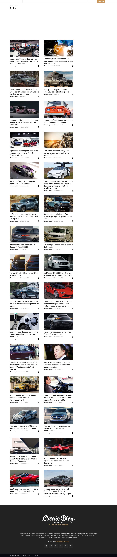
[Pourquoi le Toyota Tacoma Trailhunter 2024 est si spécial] (58, 79)
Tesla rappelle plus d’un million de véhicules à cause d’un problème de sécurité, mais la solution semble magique (58, 184)
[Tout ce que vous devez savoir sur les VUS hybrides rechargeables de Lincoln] (24, 290)
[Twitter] (70, 546)
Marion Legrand (14, 66)
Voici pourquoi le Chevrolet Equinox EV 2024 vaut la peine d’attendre (56, 460)
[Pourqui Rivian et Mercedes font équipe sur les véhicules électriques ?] (58, 415)
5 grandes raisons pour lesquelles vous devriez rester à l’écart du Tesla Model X (24, 153)
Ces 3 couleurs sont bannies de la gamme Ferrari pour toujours (24, 490)
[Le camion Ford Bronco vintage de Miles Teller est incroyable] (58, 109)
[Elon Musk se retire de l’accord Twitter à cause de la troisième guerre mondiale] (58, 352)
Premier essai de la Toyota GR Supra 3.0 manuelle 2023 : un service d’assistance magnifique (57, 491)
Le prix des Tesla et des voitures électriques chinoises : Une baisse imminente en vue (24, 61)
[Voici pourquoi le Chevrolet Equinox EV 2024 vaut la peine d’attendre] (58, 447)
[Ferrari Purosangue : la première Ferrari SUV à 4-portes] (58, 321)
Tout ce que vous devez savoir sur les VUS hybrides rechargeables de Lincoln (24, 303)
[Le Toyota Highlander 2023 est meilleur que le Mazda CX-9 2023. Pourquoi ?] (24, 203)
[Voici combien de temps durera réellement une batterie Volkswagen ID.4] (24, 384)
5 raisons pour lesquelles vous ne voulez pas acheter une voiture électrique (24, 334)
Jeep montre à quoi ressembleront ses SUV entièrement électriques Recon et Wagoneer (24, 458)
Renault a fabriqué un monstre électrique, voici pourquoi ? (22, 182)
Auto (11, 56)
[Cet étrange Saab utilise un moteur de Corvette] (58, 234)
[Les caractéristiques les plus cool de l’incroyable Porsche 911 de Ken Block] (24, 109)
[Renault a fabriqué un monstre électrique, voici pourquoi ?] (24, 170)
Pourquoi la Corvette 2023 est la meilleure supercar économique (23, 427)
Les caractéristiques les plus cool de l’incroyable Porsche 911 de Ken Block (24, 122)
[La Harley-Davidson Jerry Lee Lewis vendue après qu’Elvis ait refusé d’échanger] (58, 140)
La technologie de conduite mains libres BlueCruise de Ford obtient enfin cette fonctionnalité (58, 397)
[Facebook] (46, 546)
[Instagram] (51, 546)
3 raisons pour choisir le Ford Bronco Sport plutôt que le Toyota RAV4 (58, 216)
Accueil (11, 5)
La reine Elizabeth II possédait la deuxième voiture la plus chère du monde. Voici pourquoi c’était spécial (24, 365)
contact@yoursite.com (62, 541)
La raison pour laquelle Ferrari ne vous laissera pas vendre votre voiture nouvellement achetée (57, 303)
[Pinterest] (61, 546)
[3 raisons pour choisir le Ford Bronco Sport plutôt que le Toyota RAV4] (58, 203)
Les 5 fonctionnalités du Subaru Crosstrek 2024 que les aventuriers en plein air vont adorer (24, 91)
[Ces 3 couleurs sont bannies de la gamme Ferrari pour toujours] (24, 478)
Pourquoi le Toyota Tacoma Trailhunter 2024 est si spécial (56, 90)
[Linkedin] (56, 546)
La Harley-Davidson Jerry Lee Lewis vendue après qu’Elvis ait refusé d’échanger (57, 153)
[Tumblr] (66, 546)
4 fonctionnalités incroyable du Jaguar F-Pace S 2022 (23, 246)
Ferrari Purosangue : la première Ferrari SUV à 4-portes (57, 333)
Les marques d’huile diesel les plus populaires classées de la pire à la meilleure (58, 61)
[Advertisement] (58, 25)
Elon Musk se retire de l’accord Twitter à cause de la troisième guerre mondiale (57, 364)
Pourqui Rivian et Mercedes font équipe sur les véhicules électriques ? (57, 428)
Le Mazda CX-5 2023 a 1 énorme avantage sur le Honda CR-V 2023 (58, 274)
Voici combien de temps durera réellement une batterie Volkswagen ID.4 (23, 397)
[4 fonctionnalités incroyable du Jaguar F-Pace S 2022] (24, 234)
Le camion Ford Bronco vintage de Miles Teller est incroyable (58, 121)
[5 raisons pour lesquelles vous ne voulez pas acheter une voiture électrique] (24, 321)
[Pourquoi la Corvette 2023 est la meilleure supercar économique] (24, 415)
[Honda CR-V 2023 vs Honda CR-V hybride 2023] (24, 262)
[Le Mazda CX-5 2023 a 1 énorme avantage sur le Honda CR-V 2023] (58, 262)
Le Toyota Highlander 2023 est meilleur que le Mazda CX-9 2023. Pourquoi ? (24, 216)
